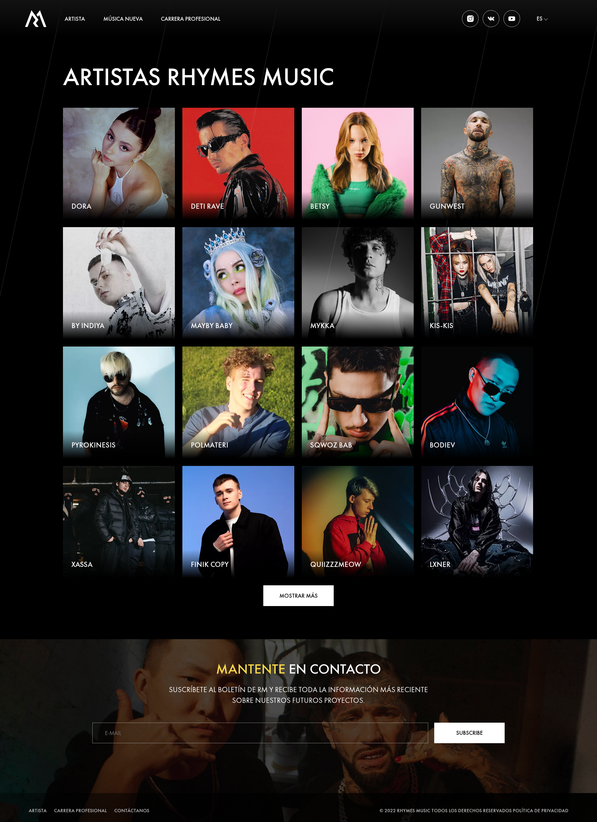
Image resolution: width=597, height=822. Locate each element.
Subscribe (469, 732)
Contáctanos (131, 811)
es (539, 18)
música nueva (123, 18)
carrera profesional (190, 18)
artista (75, 18)
